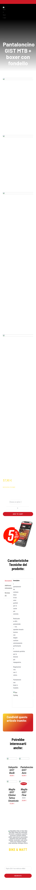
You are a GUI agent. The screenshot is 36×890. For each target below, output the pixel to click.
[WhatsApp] (17, 728)
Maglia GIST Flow (24, 792)
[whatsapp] (16, 886)
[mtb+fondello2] (18, 277)
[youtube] (19, 886)
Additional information (8, 587)
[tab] (7, 581)
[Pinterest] (22, 728)
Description (8, 581)
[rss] (22, 886)
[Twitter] (12, 728)
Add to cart (18, 514)
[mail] (25, 886)
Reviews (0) (7, 594)
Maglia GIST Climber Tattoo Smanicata (13, 795)
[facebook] (10, 886)
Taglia (5, 502)
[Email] (26, 728)
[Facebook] (8, 728)
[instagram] (13, 886)
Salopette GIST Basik (13, 770)
